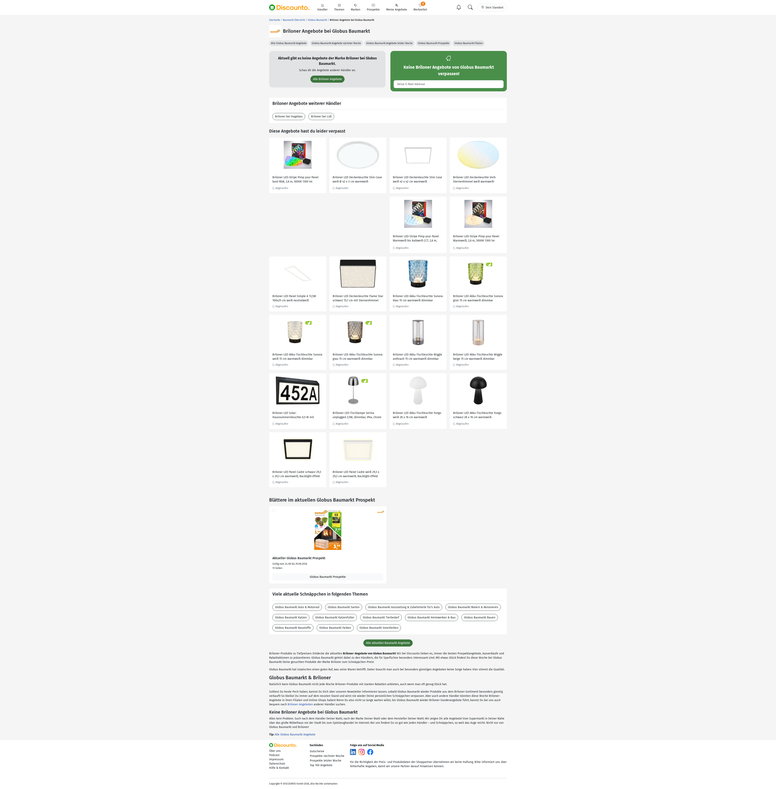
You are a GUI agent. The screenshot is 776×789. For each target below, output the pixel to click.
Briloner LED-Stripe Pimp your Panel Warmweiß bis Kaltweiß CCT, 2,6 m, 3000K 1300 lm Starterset (416, 239)
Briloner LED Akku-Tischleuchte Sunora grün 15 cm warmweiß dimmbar (478, 298)
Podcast (274, 755)
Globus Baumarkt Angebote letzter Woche (389, 43)
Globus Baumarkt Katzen (291, 617)
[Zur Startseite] (291, 7)
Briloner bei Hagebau (289, 116)
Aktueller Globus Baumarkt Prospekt (298, 558)
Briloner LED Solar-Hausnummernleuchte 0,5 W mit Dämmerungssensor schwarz (293, 415)
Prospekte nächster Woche (327, 756)
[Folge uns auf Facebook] (370, 752)
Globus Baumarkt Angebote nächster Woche (336, 43)
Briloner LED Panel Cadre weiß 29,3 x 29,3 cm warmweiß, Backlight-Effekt (356, 474)
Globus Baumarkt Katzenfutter (334, 617)
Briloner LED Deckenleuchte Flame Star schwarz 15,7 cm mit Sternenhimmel (358, 298)
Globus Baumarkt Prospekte (433, 43)
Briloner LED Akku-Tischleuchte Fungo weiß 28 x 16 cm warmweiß (417, 415)
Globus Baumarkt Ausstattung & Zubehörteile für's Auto (404, 607)
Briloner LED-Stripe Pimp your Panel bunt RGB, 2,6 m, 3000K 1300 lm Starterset (295, 180)
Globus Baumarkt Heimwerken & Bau (431, 617)
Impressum (276, 759)
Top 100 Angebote (321, 765)
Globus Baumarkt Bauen (479, 617)
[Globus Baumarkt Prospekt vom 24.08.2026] (327, 529)
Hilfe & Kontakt (279, 768)
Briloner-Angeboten (300, 704)
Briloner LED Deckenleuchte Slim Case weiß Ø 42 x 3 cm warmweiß (357, 179)
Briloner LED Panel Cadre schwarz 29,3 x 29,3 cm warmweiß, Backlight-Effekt (296, 474)
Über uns (275, 751)
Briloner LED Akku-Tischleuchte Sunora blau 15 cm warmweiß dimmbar (418, 298)
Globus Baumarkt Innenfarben (379, 628)
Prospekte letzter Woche (325, 760)
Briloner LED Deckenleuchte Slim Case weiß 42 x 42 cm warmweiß (417, 179)
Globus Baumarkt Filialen (468, 43)
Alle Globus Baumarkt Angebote (289, 43)
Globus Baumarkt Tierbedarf (381, 617)
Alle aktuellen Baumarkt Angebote (388, 643)
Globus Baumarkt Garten (344, 607)
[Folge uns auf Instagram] (361, 752)
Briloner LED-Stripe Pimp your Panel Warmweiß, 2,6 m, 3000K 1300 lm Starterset (476, 239)
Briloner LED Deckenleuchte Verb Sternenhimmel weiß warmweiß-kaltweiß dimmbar (474, 180)
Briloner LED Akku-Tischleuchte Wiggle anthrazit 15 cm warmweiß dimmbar (417, 357)
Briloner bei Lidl (321, 116)
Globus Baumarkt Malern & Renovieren (473, 607)
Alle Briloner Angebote (327, 79)
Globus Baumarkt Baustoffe (293, 628)
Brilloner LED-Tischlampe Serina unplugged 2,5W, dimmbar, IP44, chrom (357, 415)
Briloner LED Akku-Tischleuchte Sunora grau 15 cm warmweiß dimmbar (358, 357)
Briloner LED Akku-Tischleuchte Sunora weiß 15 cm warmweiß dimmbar (297, 357)
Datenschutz (277, 763)
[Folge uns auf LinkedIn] (353, 752)
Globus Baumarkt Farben (335, 628)
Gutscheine (317, 751)
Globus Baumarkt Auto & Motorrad (297, 607)
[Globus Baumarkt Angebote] (275, 31)
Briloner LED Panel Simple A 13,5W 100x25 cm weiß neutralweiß (294, 298)
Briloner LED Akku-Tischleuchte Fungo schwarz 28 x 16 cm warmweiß (477, 415)
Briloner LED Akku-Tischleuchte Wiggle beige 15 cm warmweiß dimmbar (477, 357)
